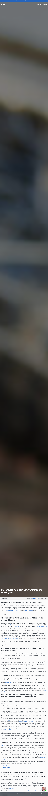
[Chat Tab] (24, 398)
